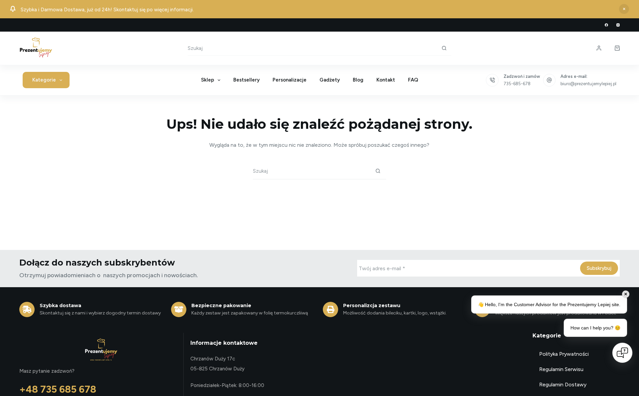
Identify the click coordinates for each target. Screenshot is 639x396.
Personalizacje (290, 80)
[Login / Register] (598, 48)
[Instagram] (618, 25)
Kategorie (44, 80)
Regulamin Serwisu (561, 369)
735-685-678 (517, 83)
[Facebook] (606, 25)
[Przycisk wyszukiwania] (444, 48)
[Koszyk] (617, 48)
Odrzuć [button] (624, 9)
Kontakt (385, 80)
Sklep (207, 80)
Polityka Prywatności (564, 354)
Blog (358, 80)
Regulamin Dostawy (562, 384)
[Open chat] (622, 353)
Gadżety (330, 80)
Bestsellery (246, 80)
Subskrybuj (599, 268)
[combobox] (312, 48)
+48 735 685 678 (57, 389)
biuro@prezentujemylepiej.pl (588, 83)
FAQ (413, 80)
